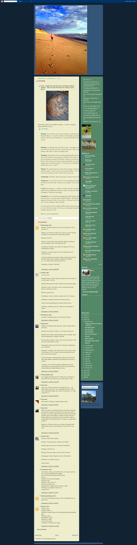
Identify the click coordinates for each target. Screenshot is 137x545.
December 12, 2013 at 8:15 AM (49, 320)
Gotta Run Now (89, 216)
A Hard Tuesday (89, 338)
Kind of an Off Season (91, 334)
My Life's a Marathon (91, 259)
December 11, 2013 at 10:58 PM (50, 269)
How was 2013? (89, 329)
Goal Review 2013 (90, 327)
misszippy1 (88, 181)
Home (56, 535)
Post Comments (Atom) (49, 538)
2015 (85, 315)
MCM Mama (88, 160)
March (87, 363)
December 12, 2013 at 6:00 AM (49, 311)
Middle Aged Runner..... (92, 173)
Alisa (42, 408)
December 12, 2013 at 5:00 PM (49, 396)
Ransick (43, 506)
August (87, 352)
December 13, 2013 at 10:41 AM (50, 433)
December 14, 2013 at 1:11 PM (49, 492)
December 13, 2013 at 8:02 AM (49, 404)
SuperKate (88, 195)
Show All (100, 264)
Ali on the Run (89, 168)
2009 (85, 377)
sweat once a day (90, 221)
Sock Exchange (89, 331)
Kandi (43, 323)
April (86, 361)
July (86, 354)
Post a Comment (41, 529)
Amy (42, 399)
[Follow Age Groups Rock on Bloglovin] (90, 388)
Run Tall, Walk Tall (90, 233)
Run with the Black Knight (92, 250)
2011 (85, 372)
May (86, 359)
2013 (85, 319)
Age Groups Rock (48, 8)
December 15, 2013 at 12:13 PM (50, 526)
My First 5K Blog (90, 156)
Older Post (75, 535)
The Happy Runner (90, 254)
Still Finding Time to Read (92, 340)
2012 (85, 370)
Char (42, 385)
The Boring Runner (90, 242)
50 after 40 (88, 199)
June (86, 356)
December (88, 321)
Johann (43, 272)
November (88, 345)
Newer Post (38, 535)
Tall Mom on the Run (91, 191)
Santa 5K (87, 343)
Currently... (45, 129)
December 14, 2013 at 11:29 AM (50, 466)
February (87, 365)
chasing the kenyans (91, 212)
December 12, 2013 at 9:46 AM (49, 371)
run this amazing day (91, 208)
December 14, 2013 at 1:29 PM (49, 503)
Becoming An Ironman (91, 246)
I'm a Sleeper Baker (90, 238)
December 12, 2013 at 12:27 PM (50, 382)
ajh (93, 270)
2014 (85, 317)
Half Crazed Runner (47, 496)
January (87, 367)
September (88, 350)
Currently (87, 336)
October (87, 348)
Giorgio (43, 436)
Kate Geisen (44, 225)
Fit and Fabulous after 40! (92, 204)
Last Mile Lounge (90, 229)
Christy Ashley (45, 374)
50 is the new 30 (90, 164)
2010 (85, 375)
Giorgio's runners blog (91, 177)
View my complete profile (90, 291)
